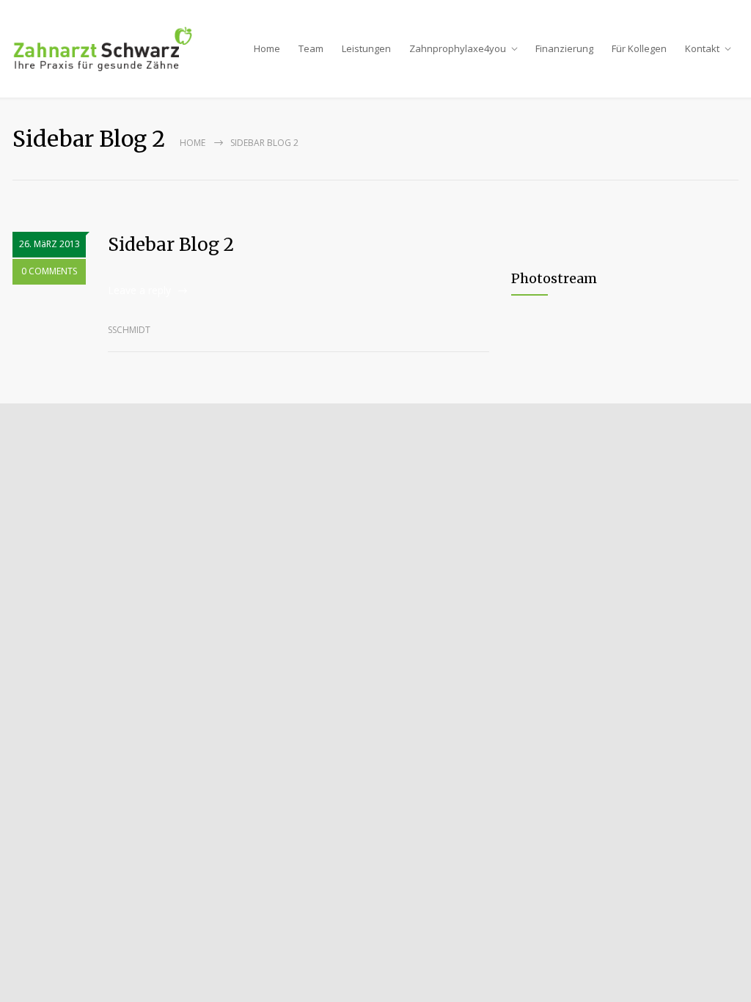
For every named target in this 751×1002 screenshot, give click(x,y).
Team (310, 48)
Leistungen (366, 48)
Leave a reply (139, 290)
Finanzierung (564, 48)
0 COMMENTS (49, 271)
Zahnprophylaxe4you (457, 48)
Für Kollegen (639, 48)
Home (267, 48)
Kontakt (702, 48)
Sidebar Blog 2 (171, 244)
